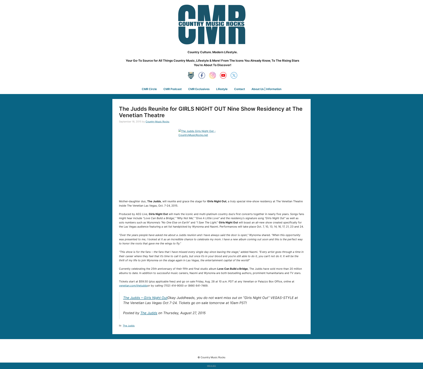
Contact (239, 89)
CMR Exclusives (199, 89)
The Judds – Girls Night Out (145, 298)
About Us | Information (266, 89)
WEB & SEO (211, 366)
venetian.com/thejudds (133, 285)
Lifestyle (222, 89)
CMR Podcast (172, 89)
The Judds (148, 313)
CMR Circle (149, 89)
